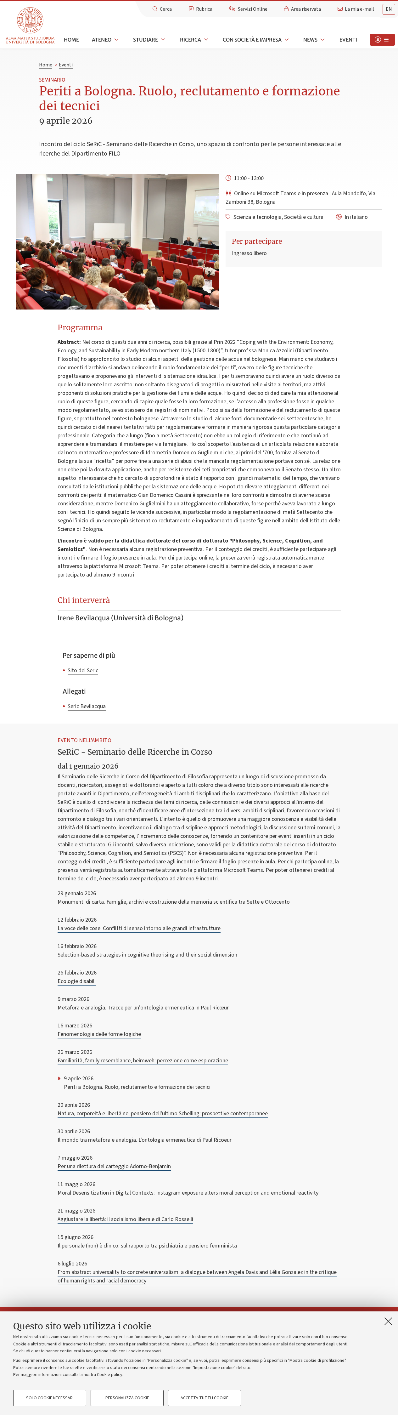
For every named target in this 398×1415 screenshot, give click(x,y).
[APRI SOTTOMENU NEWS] (321, 39)
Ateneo (101, 40)
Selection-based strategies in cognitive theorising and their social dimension (147, 955)
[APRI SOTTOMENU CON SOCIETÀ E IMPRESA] (286, 39)
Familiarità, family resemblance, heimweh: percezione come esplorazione (143, 1061)
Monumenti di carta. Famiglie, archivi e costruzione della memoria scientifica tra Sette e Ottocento (174, 902)
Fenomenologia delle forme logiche (99, 1034)
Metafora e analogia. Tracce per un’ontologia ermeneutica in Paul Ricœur (143, 1008)
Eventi (348, 40)
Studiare (145, 40)
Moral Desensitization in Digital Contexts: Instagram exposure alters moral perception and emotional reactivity (188, 1193)
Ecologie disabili (77, 981)
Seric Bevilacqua (87, 706)
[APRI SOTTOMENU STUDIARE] (162, 39)
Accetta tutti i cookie (204, 1398)
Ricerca (190, 40)
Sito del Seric (83, 670)
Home (71, 40)
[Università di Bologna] (30, 26)
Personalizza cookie (127, 1398)
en (389, 9)
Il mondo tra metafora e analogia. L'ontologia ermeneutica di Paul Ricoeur (145, 1140)
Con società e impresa (252, 40)
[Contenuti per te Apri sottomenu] (382, 40)
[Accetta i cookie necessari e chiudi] (388, 1321)
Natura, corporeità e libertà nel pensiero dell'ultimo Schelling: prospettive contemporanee (163, 1113)
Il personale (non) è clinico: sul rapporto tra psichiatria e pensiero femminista (147, 1246)
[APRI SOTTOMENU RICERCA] (205, 39)
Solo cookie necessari (50, 1398)
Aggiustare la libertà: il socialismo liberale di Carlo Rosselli (125, 1219)
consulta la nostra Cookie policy (92, 1375)
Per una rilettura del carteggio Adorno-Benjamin (114, 1166)
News (310, 40)
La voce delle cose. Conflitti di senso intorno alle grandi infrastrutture (139, 928)
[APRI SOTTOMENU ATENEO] (115, 39)
